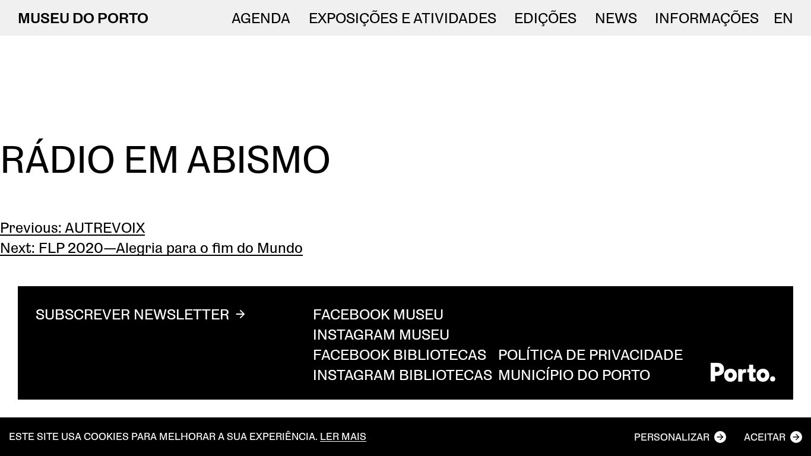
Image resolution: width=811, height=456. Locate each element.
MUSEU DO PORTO (83, 17)
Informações (707, 18)
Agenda (261, 18)
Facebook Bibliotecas (399, 354)
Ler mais (343, 436)
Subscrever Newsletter (132, 313)
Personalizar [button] (671, 436)
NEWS (616, 18)
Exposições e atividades (402, 18)
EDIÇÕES (545, 18)
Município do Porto (574, 374)
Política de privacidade (590, 354)
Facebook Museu (378, 313)
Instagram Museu (381, 334)
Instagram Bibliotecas (402, 374)
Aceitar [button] (764, 436)
